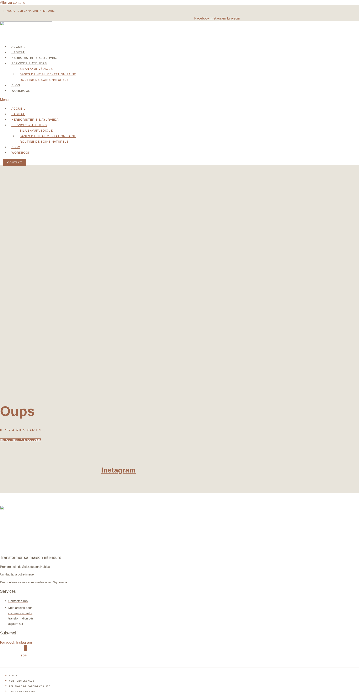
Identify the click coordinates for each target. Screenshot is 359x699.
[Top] (25, 648)
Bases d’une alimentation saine (48, 74)
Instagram (118, 470)
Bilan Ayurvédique (36, 68)
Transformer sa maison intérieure (29, 11)
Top (24, 655)
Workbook (20, 90)
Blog (15, 85)
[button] (92, 100)
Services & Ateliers (29, 63)
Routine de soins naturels (44, 79)
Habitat (18, 52)
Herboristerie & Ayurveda (35, 57)
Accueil (18, 46)
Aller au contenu (12, 3)
